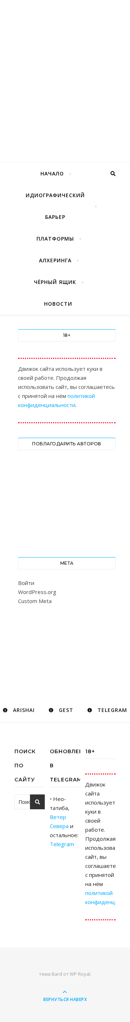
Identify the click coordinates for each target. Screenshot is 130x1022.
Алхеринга (55, 260)
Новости (58, 303)
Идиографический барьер (55, 206)
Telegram (62, 844)
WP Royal (80, 974)
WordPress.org (37, 591)
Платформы (55, 238)
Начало (52, 173)
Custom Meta (35, 601)
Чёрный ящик (55, 282)
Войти (26, 582)
